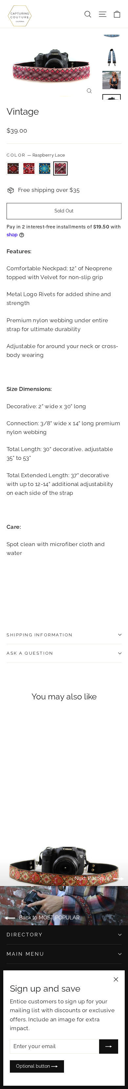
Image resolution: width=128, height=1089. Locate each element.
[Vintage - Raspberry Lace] (32, 814)
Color (36, 155)
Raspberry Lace (60, 168)
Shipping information (40, 634)
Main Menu (25, 954)
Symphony (44, 168)
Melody (28, 168)
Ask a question (30, 653)
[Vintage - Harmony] (10, 814)
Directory (25, 934)
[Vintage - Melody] (17, 814)
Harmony (13, 168)
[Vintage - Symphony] (24, 814)
